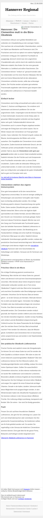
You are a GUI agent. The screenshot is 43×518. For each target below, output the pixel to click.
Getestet (26, 21)
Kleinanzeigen (10, 508)
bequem (27, 489)
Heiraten (24, 23)
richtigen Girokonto (25, 499)
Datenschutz (18, 511)
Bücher (31, 23)
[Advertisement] (21, 463)
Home (8, 505)
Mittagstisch (10, 21)
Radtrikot (33, 21)
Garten (28, 508)
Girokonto (34, 505)
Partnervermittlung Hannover (20, 505)
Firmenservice (20, 508)
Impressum (26, 511)
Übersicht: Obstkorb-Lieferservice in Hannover (17, 438)
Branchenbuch (15, 23)
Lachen (34, 508)
